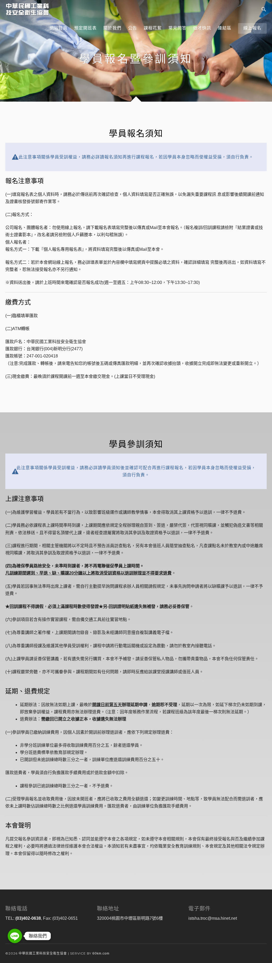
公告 (132, 28)
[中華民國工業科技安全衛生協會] (27, 9)
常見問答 (177, 28)
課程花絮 (153, 28)
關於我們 (112, 28)
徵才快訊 (202, 28)
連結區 (224, 28)
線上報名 (252, 28)
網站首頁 (58, 28)
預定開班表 (85, 28)
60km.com (100, 953)
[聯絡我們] (15, 936)
